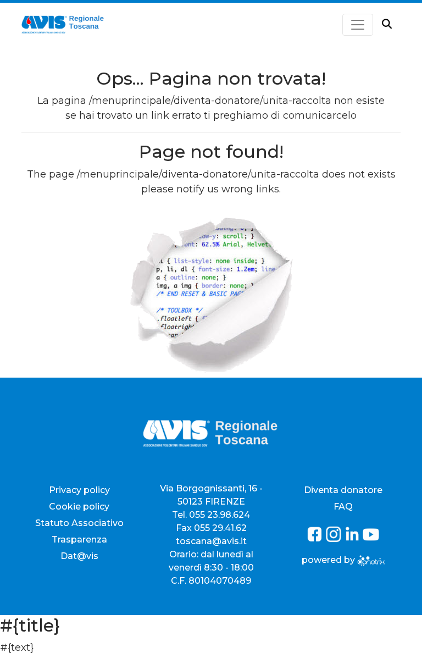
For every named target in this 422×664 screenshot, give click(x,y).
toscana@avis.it (211, 541)
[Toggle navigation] (357, 25)
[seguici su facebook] (316, 539)
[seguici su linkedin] (353, 539)
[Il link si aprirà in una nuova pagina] (371, 560)
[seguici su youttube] (371, 539)
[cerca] (387, 24)
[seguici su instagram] (334, 539)
